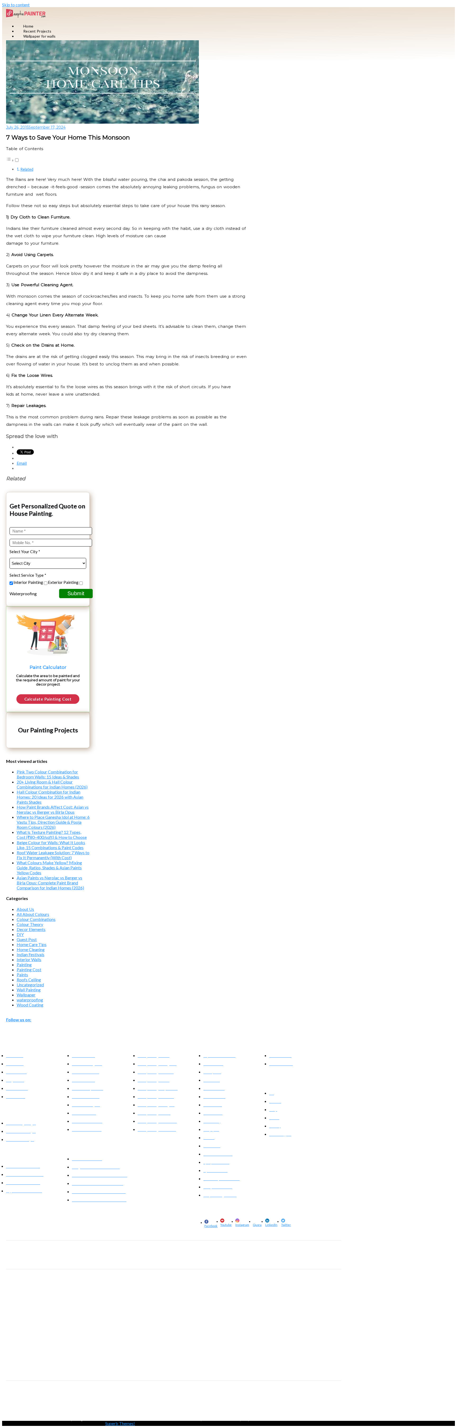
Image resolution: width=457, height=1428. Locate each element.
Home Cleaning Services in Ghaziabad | (141, 1263)
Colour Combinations (36, 919)
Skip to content (16, 4)
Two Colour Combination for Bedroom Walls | (40, 1419)
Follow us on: (18, 1019)
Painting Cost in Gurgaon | (155, 1398)
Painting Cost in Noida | (192, 1398)
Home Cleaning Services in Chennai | (302, 1258)
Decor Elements (31, 929)
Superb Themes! (120, 1423)
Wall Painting (29, 989)
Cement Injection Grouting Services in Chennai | (69, 1370)
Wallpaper (26, 994)
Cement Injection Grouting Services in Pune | (256, 1365)
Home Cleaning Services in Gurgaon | (85, 1263)
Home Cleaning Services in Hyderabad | (93, 1258)
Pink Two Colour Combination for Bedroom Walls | (166, 1419)
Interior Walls (29, 959)
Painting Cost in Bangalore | (78, 1398)
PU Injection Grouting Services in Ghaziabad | (207, 1344)
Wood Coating (30, 1004)
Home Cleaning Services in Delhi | (251, 1258)
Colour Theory (30, 924)
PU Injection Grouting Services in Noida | (82, 1344)
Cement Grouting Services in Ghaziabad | (164, 1292)
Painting (24, 964)
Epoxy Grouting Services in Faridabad (187, 1318)
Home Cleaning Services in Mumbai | (149, 1258)
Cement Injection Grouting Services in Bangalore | (43, 1365)
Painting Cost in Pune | (226, 1398)
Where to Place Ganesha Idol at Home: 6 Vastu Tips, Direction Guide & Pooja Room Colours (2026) (53, 822)
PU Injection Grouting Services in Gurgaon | (143, 1344)
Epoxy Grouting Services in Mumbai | (148, 1313)
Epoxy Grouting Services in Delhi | (249, 1313)
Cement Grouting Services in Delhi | (263, 1287)
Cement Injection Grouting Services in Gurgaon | (206, 1370)
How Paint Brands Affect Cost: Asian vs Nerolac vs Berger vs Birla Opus (53, 809)
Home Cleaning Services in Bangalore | (35, 1258)
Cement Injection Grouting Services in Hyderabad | (117, 1365)
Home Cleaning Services (29, 1251)
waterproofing (30, 999)
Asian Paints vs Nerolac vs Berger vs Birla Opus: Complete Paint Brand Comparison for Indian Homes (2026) (50, 882)
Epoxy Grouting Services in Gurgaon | (76, 1318)
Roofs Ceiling (29, 979)
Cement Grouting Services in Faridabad (223, 1292)
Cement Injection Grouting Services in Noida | (138, 1370)
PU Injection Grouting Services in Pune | (230, 1339)
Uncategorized (30, 984)
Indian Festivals (30, 954)
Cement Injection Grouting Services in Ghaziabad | (278, 1370)
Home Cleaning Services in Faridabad (197, 1263)
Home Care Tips (32, 944)
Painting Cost (29, 969)
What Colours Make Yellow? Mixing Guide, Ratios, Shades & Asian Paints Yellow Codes (49, 867)
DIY (20, 934)
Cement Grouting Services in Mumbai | (156, 1287)
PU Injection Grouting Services (36, 1332)
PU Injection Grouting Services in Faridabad (271, 1344)
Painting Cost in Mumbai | (117, 1398)
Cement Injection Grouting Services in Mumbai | (189, 1365)
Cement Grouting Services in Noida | (50, 1292)
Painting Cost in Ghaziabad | (305, 1398)
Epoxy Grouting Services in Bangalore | (35, 1313)
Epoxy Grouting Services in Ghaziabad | (131, 1318)
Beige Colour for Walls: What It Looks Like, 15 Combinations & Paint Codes (51, 845)
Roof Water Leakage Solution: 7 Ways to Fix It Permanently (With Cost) (53, 855)
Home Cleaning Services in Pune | (201, 1258)
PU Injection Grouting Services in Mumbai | (170, 1339)
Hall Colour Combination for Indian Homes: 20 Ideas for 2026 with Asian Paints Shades (50, 796)
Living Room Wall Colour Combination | (101, 1419)
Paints (22, 974)
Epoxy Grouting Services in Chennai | (301, 1313)
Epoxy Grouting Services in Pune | (200, 1313)
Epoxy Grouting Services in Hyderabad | (93, 1313)
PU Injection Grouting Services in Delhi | (289, 1339)
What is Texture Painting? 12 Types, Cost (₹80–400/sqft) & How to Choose (52, 835)
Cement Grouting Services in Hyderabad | (97, 1287)
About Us (25, 909)
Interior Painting (28, 582)
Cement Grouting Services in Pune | (211, 1287)
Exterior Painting (63, 582)
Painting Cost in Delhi (63, 1403)
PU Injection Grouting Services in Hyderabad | (106, 1339)
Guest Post (27, 939)
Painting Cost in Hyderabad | (264, 1398)
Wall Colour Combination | (222, 1419)
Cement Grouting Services (32, 1280)
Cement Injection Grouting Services (41, 1358)
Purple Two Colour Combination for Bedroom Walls (279, 1419)
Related (26, 169)
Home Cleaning (31, 949)
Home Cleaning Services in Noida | (32, 1263)
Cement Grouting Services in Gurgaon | (106, 1292)
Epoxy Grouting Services (30, 1306)
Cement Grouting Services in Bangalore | (37, 1287)
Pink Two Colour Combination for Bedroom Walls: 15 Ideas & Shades (48, 774)
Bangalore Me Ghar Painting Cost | (32, 1398)
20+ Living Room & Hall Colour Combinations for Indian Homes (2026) (52, 784)
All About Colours (33, 914)
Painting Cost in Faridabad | (27, 1403)
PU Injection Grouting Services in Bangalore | (40, 1339)
